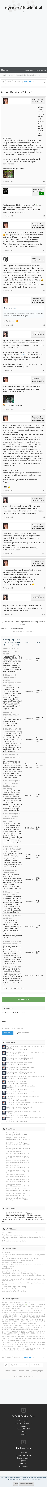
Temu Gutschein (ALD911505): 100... (17, 1170)
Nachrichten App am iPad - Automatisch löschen (17, 1261)
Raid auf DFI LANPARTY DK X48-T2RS (11, 714)
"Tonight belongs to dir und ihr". (12, 1235)
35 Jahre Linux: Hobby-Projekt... (16, 1193)
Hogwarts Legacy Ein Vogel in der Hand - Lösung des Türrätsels (23, 1112)
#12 (43, 614)
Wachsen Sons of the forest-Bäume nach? (19, 1058)
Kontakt (7, 1371)
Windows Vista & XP (23, 1429)
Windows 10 (20, 1423)
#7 (44, 409)
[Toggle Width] (6, 1365)
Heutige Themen (7, 75)
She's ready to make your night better (14, 1241)
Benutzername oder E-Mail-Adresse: (13, 1013)
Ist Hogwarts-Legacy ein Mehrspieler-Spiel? (20, 1067)
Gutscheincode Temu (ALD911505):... (18, 1161)
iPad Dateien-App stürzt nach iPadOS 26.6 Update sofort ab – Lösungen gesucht (23, 1266)
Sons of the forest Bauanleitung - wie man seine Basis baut (25, 1077)
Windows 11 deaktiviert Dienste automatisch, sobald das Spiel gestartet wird (23, 1238)
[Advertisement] (23, 42)
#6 (44, 370)
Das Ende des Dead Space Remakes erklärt (20, 1092)
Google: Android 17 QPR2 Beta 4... (17, 1138)
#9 (44, 517)
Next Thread (30, 632)
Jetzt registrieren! (23, 999)
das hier (23, 354)
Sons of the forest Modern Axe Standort (19, 1063)
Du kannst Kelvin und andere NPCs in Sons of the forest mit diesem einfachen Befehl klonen (25, 1053)
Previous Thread (18, 632)
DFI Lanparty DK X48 (12, 967)
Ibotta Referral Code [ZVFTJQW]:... (17, 1212)
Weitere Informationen (26, 1483)
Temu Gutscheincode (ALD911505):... (18, 1179)
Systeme (24, 1461)
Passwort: (5, 1021)
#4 (44, 291)
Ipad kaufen (6, 1252)
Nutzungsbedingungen (34, 1371)
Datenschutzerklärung (22, 1376)
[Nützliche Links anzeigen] (44, 82)
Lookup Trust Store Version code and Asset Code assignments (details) (23, 1255)
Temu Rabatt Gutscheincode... (16, 1175)
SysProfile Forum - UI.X (19, 1365)
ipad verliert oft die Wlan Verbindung (14, 1271)
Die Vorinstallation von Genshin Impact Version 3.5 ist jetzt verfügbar (25, 1047)
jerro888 (9, 1153)
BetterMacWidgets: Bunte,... (15, 1142)
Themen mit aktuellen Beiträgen (25, 75)
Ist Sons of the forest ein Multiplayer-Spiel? (19, 1107)
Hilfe (14, 1371)
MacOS (23, 1434)
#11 (43, 588)
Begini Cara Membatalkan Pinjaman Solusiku (16, 1303)
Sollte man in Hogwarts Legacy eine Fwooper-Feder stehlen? (25, 1102)
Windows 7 (23, 1426)
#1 (44, 182)
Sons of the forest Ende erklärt (16, 1081)
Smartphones (23, 1466)
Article (8, 1050)
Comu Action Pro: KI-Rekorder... (16, 1189)
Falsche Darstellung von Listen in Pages (14, 1287)
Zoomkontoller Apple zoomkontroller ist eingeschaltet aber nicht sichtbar (23, 1284)
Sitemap (21, 1371)
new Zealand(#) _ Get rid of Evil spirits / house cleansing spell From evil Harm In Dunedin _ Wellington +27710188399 (23, 1349)
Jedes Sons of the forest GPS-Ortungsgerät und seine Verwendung (23, 1087)
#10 (43, 554)
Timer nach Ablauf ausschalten (12, 1263)
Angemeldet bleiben (22, 1033)
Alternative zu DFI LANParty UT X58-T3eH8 (11, 651)
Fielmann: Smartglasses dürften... (16, 1198)
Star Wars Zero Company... (15, 1133)
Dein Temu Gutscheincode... (15, 1166)
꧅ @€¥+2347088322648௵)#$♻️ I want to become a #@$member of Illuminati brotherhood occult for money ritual (23, 1305)
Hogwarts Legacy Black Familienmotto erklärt (20, 1072)
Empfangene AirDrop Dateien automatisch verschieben (20, 1258)
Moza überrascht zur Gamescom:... (17, 1147)
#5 (44, 325)
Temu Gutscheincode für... (14, 1152)
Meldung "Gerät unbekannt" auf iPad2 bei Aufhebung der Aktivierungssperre (23, 1280)
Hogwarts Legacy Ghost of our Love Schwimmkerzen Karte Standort (25, 1118)
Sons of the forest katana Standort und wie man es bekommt (22, 1097)
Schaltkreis (9, 1214)
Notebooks (23, 1463)
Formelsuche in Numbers (10, 1289)
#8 (44, 491)
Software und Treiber (23, 1455)
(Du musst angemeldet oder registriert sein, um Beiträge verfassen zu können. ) (23, 623)
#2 (44, 216)
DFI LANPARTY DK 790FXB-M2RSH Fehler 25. (12, 757)
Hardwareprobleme (23, 1458)
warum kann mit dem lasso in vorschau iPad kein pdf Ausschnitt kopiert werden (23, 1276)
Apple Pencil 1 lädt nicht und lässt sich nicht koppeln (19, 1273)
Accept (16, 1483)
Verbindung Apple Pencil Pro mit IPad (14, 1291)
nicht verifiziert (7, 1269)
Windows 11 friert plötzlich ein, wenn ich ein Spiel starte (20, 1233)
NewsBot (9, 1135)
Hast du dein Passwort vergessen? (13, 1029)
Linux (23, 1431)
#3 (44, 250)
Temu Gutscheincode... (13, 1184)
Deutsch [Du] (35, 1365)
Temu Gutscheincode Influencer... (17, 1156)
